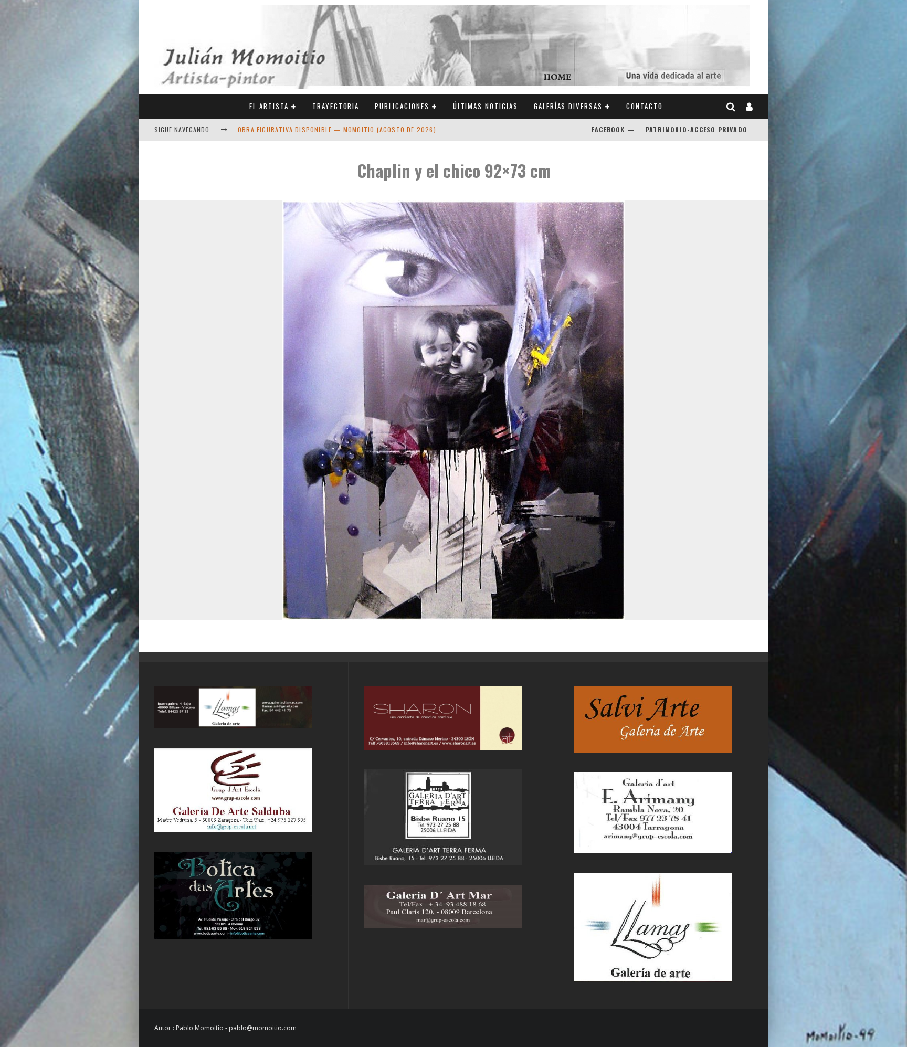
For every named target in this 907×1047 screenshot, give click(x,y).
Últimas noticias (485, 106)
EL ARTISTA (269, 106)
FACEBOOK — (613, 129)
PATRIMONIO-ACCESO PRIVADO (696, 129)
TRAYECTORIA (335, 106)
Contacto (644, 106)
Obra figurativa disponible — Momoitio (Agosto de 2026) (337, 129)
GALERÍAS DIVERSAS (568, 106)
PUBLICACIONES (402, 106)
